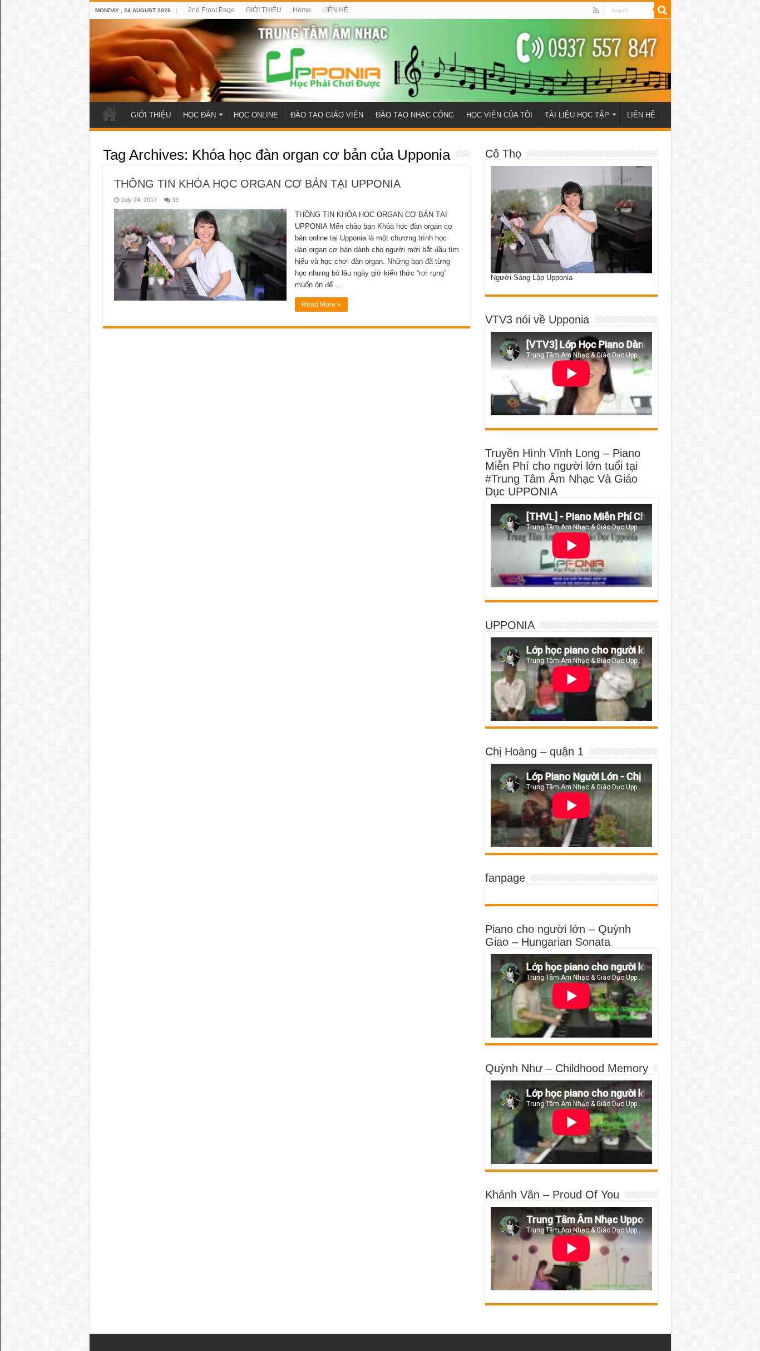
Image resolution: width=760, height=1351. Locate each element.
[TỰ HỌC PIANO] (380, 60)
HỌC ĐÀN (199, 115)
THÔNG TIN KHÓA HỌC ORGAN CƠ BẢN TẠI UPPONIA (257, 184)
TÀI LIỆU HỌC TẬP (577, 115)
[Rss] (596, 10)
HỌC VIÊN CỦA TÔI (499, 115)
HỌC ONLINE (256, 115)
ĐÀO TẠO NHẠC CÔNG (415, 115)
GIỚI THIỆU (264, 10)
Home (302, 10)
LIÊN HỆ (335, 10)
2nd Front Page (211, 10)
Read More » (321, 304)
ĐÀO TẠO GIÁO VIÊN (326, 115)
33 (175, 199)
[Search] (662, 10)
